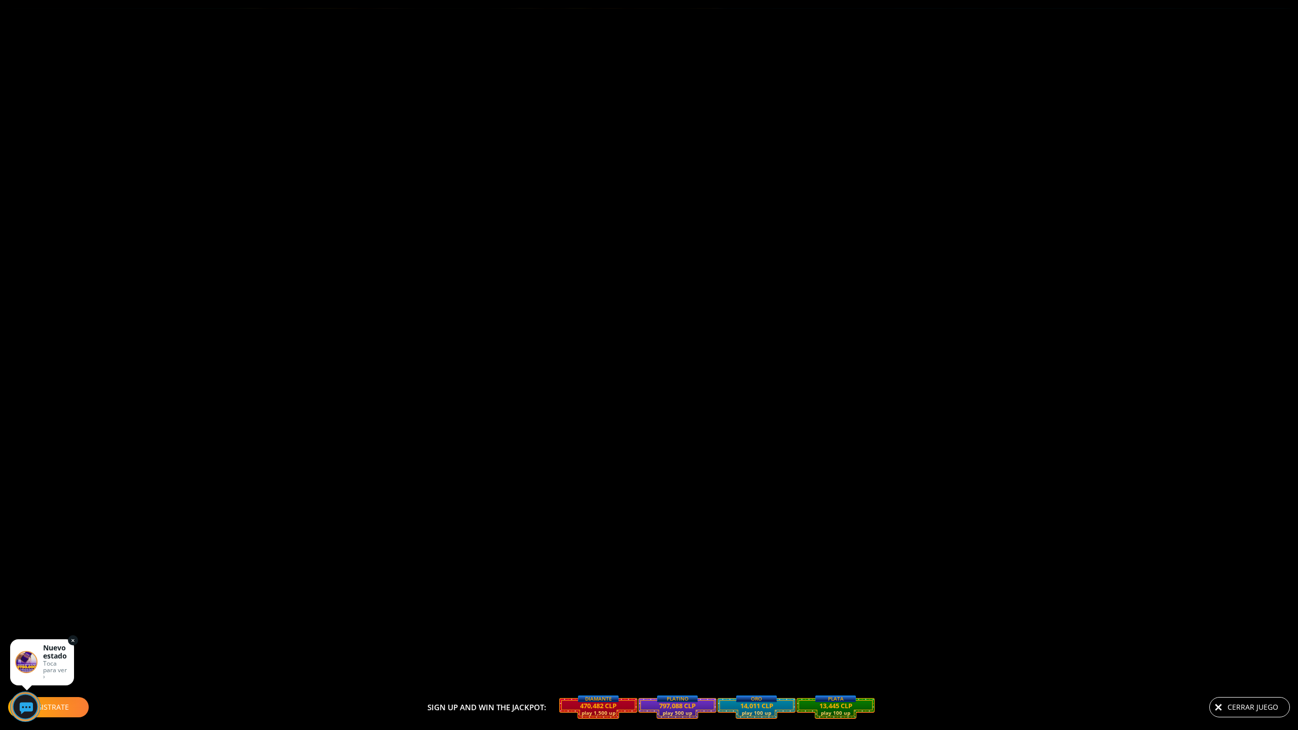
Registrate (48, 707)
